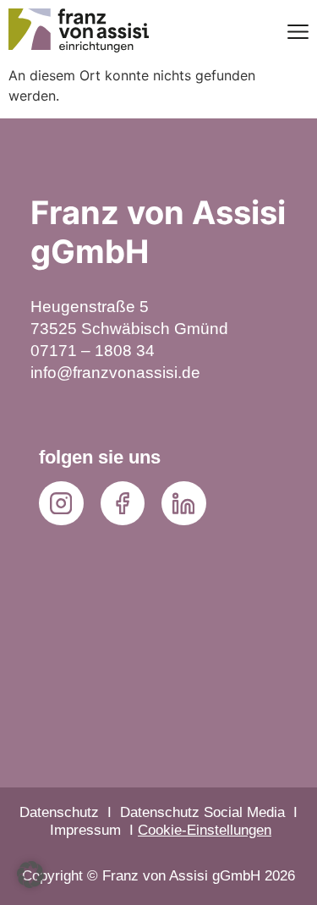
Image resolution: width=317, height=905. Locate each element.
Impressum (85, 830)
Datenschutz (59, 812)
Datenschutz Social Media (202, 812)
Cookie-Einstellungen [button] (204, 830)
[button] (30, 874)
